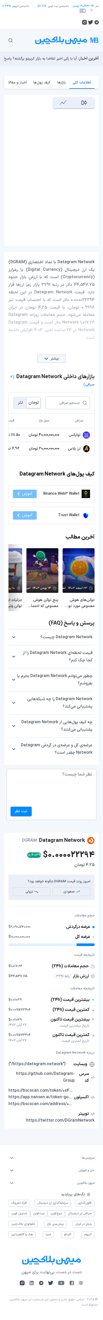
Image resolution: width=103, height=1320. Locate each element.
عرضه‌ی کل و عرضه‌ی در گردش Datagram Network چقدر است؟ (56, 749)
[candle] (84, 102)
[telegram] (96, 22)
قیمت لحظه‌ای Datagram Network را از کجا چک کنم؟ (57, 656)
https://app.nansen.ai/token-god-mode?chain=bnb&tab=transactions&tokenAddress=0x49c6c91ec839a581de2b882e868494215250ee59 (40, 1097)
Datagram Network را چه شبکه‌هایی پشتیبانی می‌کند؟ (59, 703)
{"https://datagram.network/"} (37, 1064)
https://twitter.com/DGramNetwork (60, 1120)
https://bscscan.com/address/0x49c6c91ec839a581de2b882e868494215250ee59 (40, 1104)
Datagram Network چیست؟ (66, 637)
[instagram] (84, 22)
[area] (63, 102)
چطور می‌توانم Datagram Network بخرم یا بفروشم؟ (54, 680)
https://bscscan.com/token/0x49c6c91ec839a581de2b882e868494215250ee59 (40, 1090)
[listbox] (51, 1158)
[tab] (82, 82)
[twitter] (90, 22)
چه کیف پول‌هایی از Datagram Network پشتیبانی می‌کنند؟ (56, 726)
